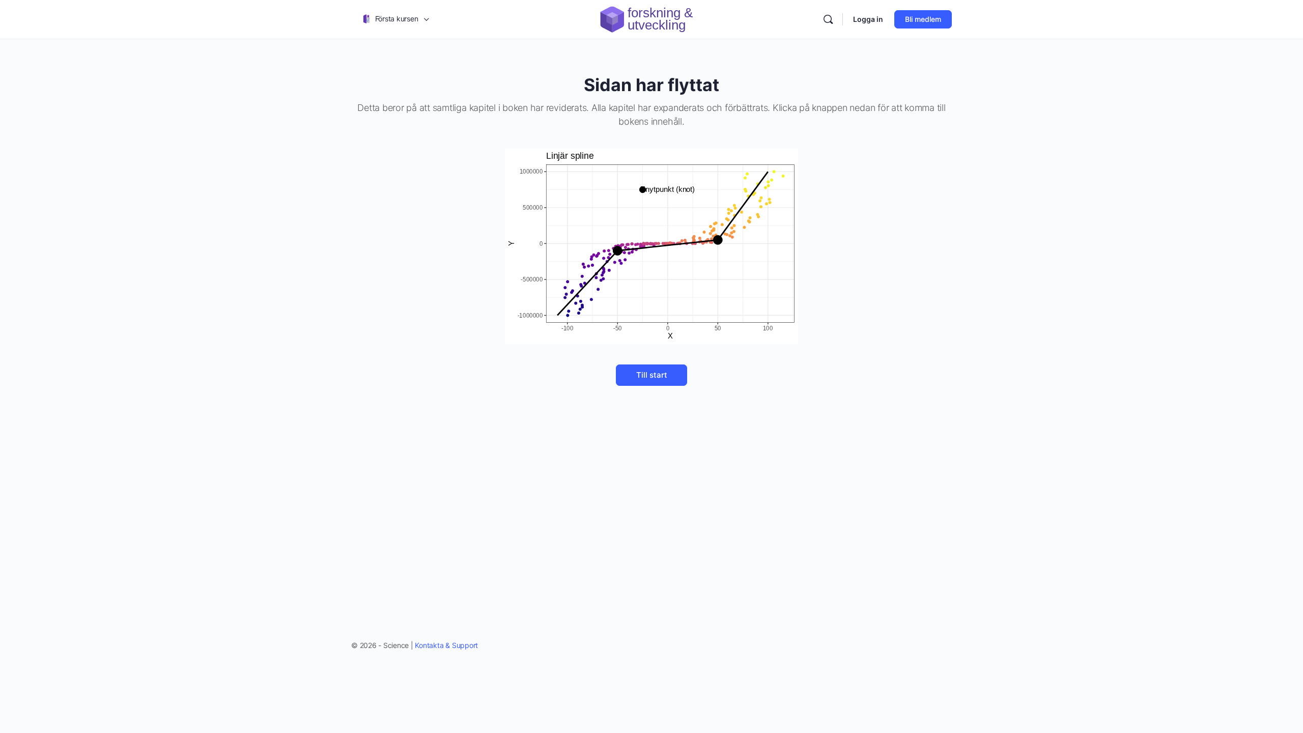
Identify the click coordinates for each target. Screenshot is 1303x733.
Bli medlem (923, 19)
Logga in (868, 19)
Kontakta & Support (446, 645)
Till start (651, 375)
